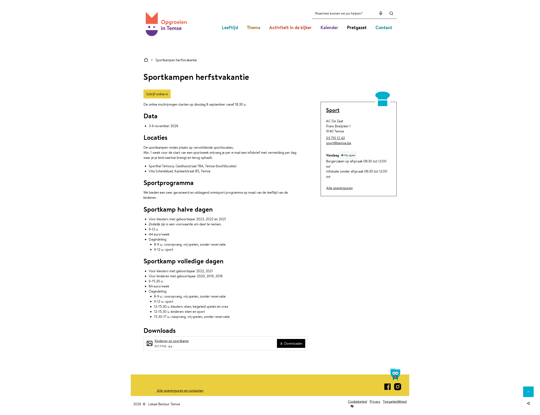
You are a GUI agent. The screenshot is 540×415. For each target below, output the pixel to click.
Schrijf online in (157, 94)
